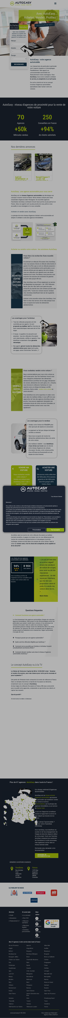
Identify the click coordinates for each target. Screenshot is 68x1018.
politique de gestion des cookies (17, 518)
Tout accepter (55, 530)
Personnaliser (36, 530)
